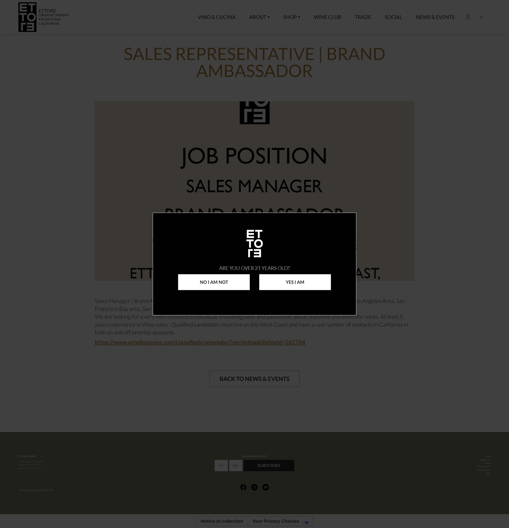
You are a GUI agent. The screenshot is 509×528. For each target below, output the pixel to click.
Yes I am (295, 282)
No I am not (214, 282)
